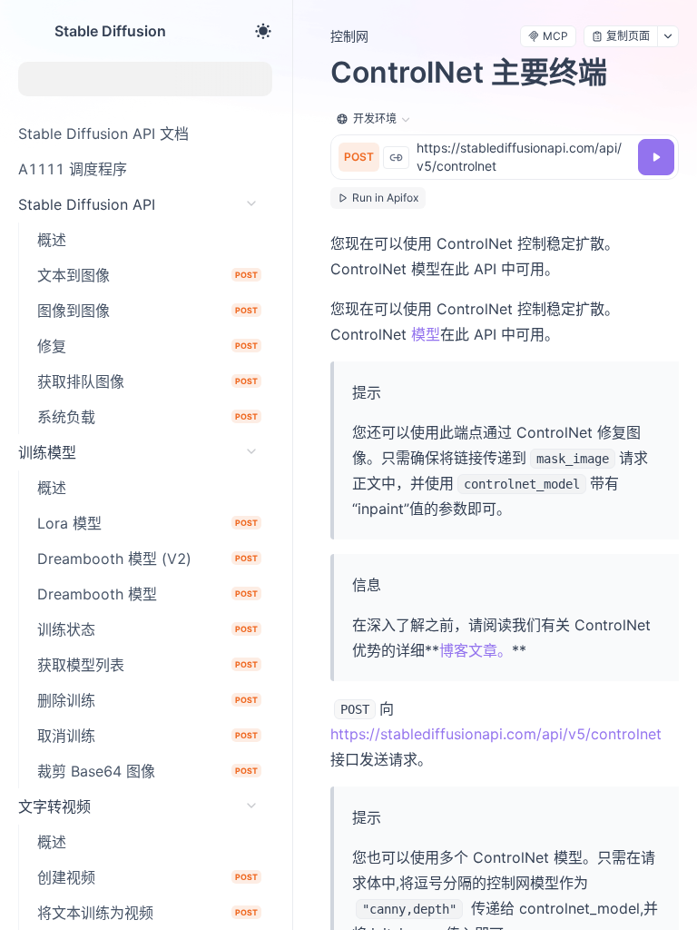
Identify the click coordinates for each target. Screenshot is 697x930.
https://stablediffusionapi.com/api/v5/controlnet (496, 734)
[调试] (656, 157)
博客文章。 (475, 650)
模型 (425, 334)
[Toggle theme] (263, 31)
